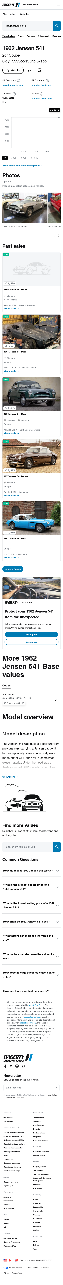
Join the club (38, 1117)
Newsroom (37, 1219)
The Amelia (38, 1170)
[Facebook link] (5, 1066)
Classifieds (8, 1201)
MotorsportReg (10, 1246)
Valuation (37, 1121)
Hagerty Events (39, 1167)
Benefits (36, 1129)
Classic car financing (12, 1167)
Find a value (9, 14)
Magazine (37, 1137)
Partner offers (39, 1133)
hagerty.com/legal (28, 1023)
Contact (36, 1222)
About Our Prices (36, 1005)
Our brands (38, 1211)
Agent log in (8, 1186)
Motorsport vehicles (12, 1152)
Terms (36, 1249)
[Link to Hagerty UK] (16, 1260)
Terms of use (17, 1273)
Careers (36, 1215)
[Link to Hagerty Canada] (10, 1260)
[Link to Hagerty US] (5, 1260)
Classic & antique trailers (14, 1144)
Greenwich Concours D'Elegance (42, 1179)
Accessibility (33, 1268)
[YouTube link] (23, 1066)
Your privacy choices (17, 1268)
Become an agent (11, 1182)
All (5, 1227)
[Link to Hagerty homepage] (18, 1058)
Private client (9, 1159)
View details (10, 309)
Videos (6, 1219)
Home (35, 1199)
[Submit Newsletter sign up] (55, 1088)
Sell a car (7, 1204)
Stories (7, 1223)
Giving (36, 1230)
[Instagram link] (17, 1066)
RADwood (37, 1188)
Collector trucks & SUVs (14, 1140)
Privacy (36, 1245)
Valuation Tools (30, 4)
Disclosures (44, 1268)
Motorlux (37, 1184)
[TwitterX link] (11, 1066)
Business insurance (12, 1163)
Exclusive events (40, 1140)
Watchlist (24, 14)
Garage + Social (10, 1238)
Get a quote (31, 634)
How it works (9, 1208)
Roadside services (41, 1152)
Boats (6, 1155)
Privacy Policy (51, 1095)
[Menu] (58, 4)
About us (37, 1203)
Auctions (7, 1197)
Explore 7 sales (13, 569)
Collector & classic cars (14, 1136)
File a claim (8, 1121)
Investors (37, 1226)
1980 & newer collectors (14, 1132)
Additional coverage (12, 1171)
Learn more (31, 642)
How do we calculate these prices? (22, 165)
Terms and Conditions (15, 1097)
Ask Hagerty (38, 1125)
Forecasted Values (31, 1017)
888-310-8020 (39, 1155)
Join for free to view (13, 85)
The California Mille (41, 1174)
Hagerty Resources (12, 1242)
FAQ (35, 1241)
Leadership (38, 1207)
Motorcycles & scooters (14, 1148)
